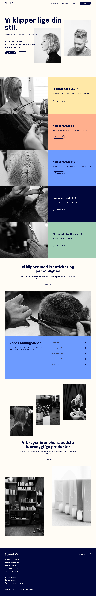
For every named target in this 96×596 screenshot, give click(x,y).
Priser (15, 589)
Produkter (7, 589)
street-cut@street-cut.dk (15, 583)
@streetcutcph (12, 580)
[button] (55, 3)
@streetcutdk (12, 577)
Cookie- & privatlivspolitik (27, 589)
